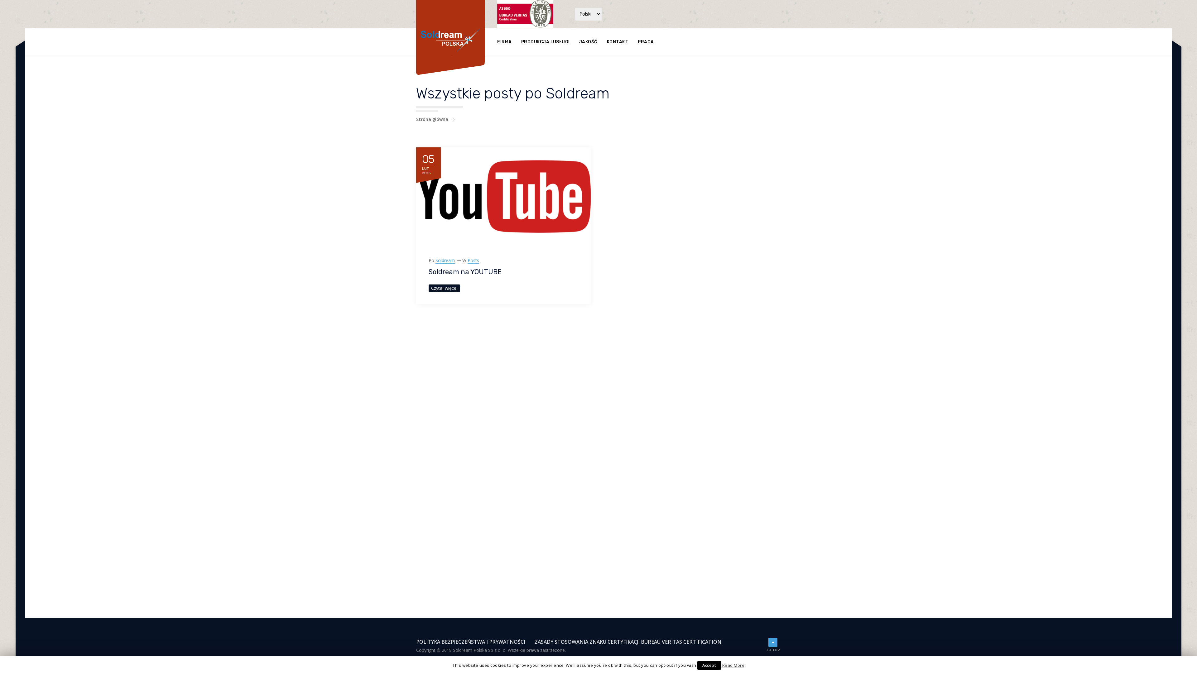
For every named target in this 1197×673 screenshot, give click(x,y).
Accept (709, 665)
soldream (445, 260)
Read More (733, 665)
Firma (504, 42)
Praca (646, 42)
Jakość (588, 42)
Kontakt (618, 42)
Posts (473, 260)
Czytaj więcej (444, 288)
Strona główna (432, 119)
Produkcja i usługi (545, 42)
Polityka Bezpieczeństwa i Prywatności (470, 641)
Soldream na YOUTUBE (465, 272)
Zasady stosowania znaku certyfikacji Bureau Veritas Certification (628, 641)
